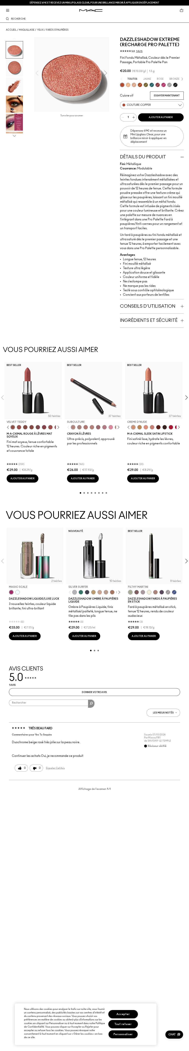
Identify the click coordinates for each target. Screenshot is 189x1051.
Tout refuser (123, 1024)
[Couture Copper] (122, 85)
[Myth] (145, 427)
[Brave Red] (171, 427)
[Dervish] (104, 427)
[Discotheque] (169, 85)
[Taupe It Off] (136, 592)
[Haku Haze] (142, 592)
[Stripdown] (79, 427)
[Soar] (37, 427)
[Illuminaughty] (175, 85)
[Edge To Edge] (110, 427)
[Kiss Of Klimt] (128, 85)
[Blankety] (152, 427)
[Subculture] (73, 427)
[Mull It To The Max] (19, 427)
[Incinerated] (157, 85)
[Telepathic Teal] (80, 592)
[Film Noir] (164, 427)
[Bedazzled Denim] (174, 592)
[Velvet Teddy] (12, 427)
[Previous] (8, 427)
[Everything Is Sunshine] (99, 592)
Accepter (123, 1014)
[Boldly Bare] (85, 427)
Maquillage (26, 30)
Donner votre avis (94, 692)
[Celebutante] (163, 85)
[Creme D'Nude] (133, 427)
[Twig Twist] (44, 427)
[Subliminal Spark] (155, 592)
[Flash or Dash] (93, 592)
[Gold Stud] (149, 592)
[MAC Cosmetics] (91, 10)
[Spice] (92, 427)
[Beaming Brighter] (112, 592)
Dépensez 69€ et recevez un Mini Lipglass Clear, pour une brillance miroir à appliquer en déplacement (94, 3)
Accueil (11, 30)
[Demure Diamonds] (168, 592)
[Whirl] (31, 427)
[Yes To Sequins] (134, 85)
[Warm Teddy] (25, 427)
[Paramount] (158, 427)
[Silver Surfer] (74, 592)
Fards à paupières (57, 30)
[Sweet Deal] (50, 427)
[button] (174, 1034)
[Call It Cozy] (139, 427)
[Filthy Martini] (130, 592)
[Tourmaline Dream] (87, 592)
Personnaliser (123, 1034)
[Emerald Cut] (152, 85)
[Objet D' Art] (140, 85)
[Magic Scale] (11, 592)
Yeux (40, 30)
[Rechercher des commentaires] (91, 704)
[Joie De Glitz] (146, 85)
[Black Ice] (161, 592)
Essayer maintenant (167, 95)
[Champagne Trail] (106, 592)
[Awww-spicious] (17, 592)
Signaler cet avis (55, 768)
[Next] (57, 427)
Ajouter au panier (161, 117)
